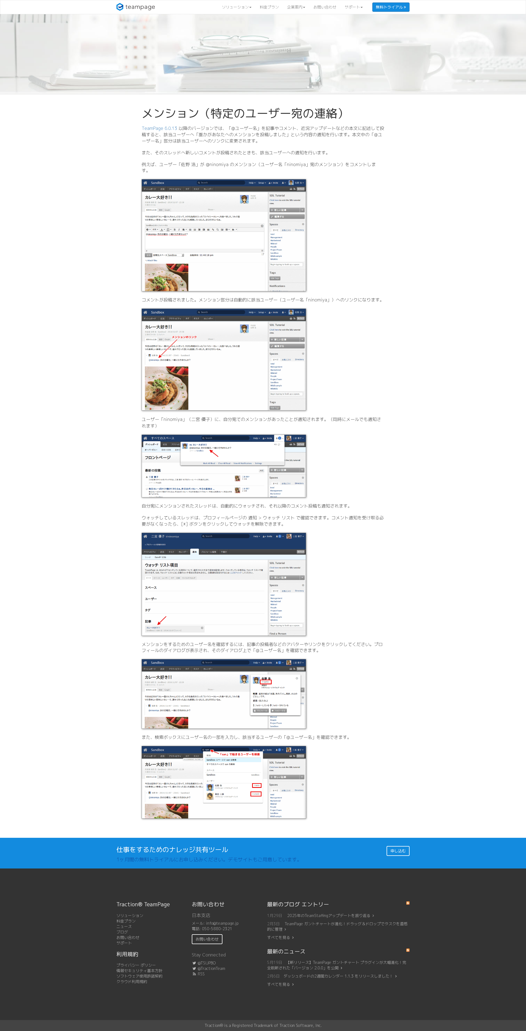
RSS (201, 973)
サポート (352, 7)
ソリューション (235, 7)
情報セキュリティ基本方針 (139, 970)
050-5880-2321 (217, 928)
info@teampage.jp (222, 923)
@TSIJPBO (206, 963)
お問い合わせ (324, 7)
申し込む (398, 850)
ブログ (122, 932)
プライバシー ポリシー (136, 965)
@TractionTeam (211, 968)
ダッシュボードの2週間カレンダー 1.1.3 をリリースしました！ (338, 976)
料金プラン (269, 7)
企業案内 (294, 7)
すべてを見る (278, 937)
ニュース (124, 926)
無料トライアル (390, 7)
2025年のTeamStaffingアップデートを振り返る (328, 915)
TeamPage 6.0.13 (159, 128)
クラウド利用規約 (131, 981)
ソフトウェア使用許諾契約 (139, 976)
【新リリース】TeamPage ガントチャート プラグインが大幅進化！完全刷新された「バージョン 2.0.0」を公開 (336, 965)
